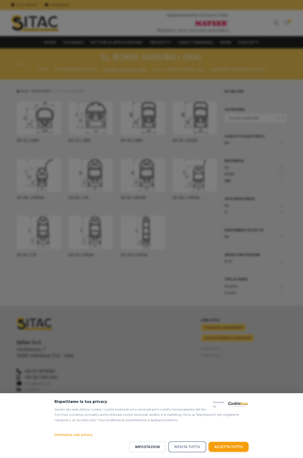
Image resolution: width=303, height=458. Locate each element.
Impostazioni (147, 447)
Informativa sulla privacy (73, 435)
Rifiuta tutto (187, 447)
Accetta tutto (228, 447)
